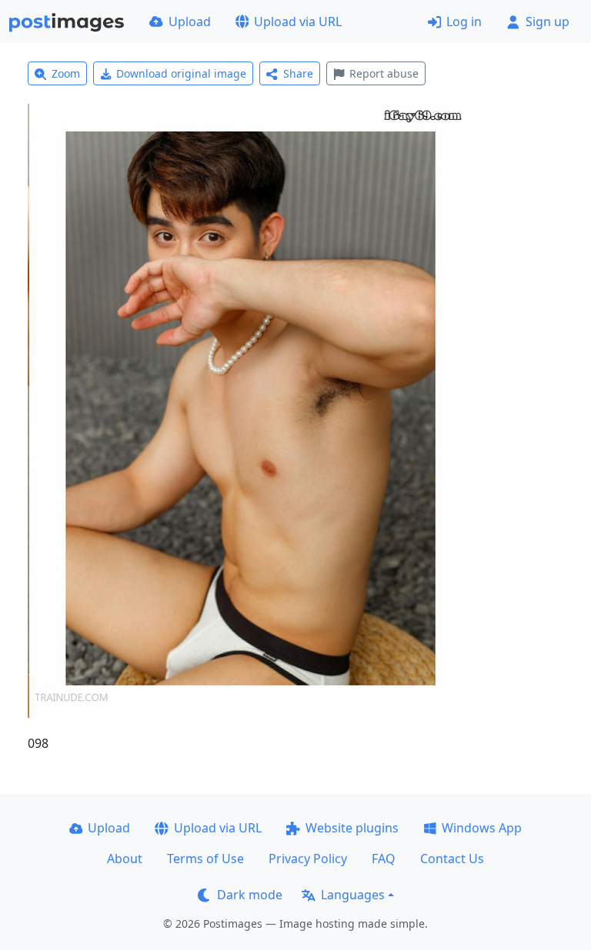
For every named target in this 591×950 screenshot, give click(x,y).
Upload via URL (298, 21)
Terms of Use (205, 858)
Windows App (482, 827)
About (124, 858)
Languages (353, 894)
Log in (464, 21)
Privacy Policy (308, 858)
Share (298, 73)
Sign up (547, 21)
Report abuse (384, 73)
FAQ (384, 858)
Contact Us (452, 858)
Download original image (181, 73)
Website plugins (352, 827)
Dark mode (249, 894)
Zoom (66, 73)
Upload (190, 21)
